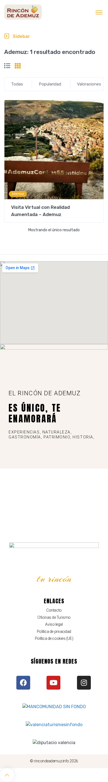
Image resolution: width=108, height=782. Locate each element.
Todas (17, 84)
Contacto (53, 610)
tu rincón (54, 579)
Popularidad (50, 84)
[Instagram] (84, 683)
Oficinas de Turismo (53, 617)
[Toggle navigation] (99, 12)
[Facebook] (23, 683)
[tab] (7, 66)
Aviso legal (54, 624)
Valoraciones (89, 84)
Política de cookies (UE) (54, 638)
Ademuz (18, 194)
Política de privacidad (54, 631)
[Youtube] (53, 683)
